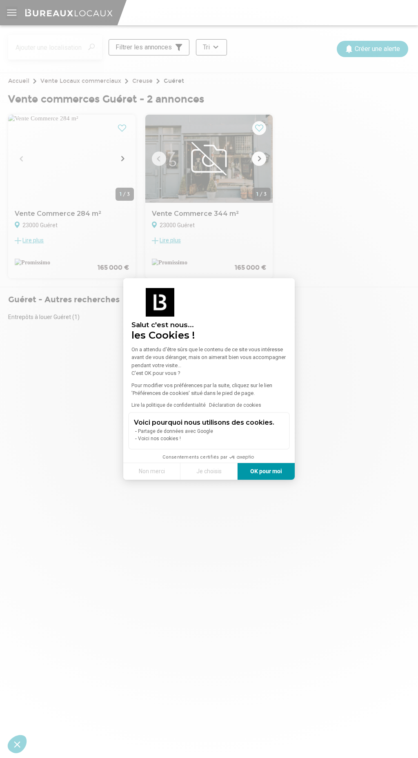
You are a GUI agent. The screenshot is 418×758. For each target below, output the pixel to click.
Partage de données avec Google (175, 431)
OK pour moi (266, 471)
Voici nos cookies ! (159, 438)
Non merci (152, 471)
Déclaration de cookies (235, 405)
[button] (17, 744)
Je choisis (209, 471)
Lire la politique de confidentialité (168, 405)
